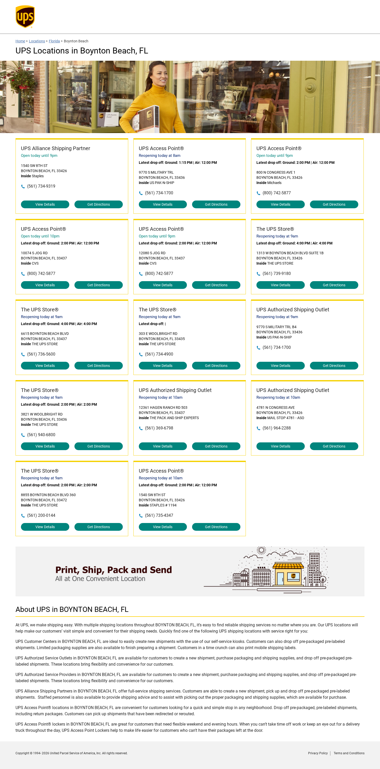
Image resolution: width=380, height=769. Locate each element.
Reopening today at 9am (277, 236)
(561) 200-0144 (41, 515)
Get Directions (98, 204)
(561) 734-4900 (159, 354)
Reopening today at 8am (159, 155)
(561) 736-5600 (41, 354)
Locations (37, 41)
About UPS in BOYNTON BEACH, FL (72, 609)
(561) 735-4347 (159, 515)
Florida (54, 41)
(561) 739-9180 (277, 273)
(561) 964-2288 (277, 428)
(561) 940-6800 (41, 434)
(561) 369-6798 (159, 428)
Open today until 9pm (39, 155)
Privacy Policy (318, 753)
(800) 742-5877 (277, 192)
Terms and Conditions (349, 753)
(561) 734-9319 (41, 186)
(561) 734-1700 (159, 192)
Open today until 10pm (40, 236)
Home (20, 41)
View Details (45, 204)
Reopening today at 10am (161, 397)
